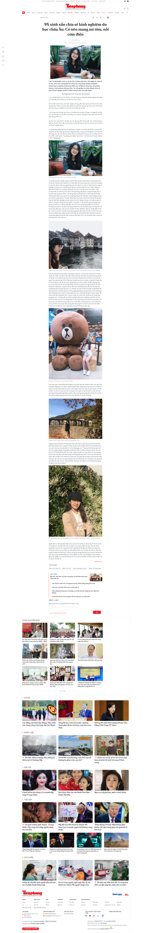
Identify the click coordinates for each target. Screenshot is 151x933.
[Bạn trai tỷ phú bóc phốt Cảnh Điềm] (112, 780)
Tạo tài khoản (62, 603)
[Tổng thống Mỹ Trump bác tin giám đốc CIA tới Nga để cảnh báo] (34, 840)
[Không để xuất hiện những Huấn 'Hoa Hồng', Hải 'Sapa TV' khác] (112, 710)
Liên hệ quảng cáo (49, 911)
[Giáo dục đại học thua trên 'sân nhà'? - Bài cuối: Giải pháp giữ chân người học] (62, 651)
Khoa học (110, 12)
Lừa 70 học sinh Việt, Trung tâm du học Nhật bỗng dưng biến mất (73, 583)
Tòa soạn (94, 1)
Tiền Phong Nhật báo (62, 1)
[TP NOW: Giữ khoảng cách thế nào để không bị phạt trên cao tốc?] (75, 745)
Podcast (60, 899)
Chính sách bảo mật (115, 911)
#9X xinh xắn (67, 568)
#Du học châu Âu (54, 568)
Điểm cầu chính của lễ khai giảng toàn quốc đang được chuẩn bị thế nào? (33, 662)
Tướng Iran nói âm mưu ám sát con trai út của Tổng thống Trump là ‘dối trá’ (61, 851)
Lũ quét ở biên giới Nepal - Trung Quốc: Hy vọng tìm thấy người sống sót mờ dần (38, 827)
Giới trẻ (64, 12)
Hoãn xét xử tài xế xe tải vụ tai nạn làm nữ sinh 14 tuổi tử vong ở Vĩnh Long (111, 760)
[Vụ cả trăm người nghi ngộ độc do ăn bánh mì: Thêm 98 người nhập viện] (75, 870)
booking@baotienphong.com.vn (53, 915)
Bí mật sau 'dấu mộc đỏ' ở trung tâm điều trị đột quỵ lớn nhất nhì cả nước (111, 883)
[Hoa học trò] (127, 894)
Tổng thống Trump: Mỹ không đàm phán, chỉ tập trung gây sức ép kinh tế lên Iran (111, 827)
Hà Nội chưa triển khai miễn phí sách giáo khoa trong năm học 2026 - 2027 (34, 640)
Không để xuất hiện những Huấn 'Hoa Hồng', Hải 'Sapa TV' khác (111, 723)
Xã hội (28, 12)
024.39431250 (27, 917)
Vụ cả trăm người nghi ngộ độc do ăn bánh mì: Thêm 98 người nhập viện (74, 883)
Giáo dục (104, 12)
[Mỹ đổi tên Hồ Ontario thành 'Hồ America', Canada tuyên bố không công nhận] (75, 812)
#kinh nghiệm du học (80, 568)
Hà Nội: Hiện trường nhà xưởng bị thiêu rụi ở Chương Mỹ (38, 758)
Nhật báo (37, 899)
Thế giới (58, 12)
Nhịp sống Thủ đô (26, 907)
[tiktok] (94, 916)
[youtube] (128, 1)
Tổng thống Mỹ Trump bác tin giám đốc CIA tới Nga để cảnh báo (34, 850)
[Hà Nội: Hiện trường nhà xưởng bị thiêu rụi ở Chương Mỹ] (39, 745)
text (97, 17)
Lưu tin (3, 56)
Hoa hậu (117, 12)
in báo (100, 17)
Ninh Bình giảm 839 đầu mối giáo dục (90, 660)
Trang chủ (23, 12)
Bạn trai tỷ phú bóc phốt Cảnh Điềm (110, 792)
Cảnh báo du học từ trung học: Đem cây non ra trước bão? (71, 596)
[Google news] (103, 915)
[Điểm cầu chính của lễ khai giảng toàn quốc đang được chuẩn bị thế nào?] (34, 651)
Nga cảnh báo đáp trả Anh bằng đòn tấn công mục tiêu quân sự (116, 850)
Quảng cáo (102, 1)
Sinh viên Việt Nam (75, 1)
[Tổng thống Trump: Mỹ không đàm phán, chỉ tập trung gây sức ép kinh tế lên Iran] (112, 812)
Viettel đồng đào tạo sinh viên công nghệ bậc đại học (89, 640)
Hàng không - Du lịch (110, 905)
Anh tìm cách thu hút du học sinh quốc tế (65, 587)
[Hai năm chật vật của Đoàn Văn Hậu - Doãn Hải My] (75, 780)
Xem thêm (127, 12)
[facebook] (125, 1)
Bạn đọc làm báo (31, 929)
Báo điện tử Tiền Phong (75, 6)
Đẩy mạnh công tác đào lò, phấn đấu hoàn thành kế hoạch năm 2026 (34, 683)
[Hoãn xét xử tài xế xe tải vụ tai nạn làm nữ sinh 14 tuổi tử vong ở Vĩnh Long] (112, 745)
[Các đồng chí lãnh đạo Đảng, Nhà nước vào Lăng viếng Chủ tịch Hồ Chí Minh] (39, 710)
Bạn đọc (95, 905)
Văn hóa (93, 12)
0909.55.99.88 (49, 913)
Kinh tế (33, 12)
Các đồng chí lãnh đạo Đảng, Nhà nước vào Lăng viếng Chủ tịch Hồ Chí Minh (39, 723)
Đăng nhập (52, 603)
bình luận (104, 17)
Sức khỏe (52, 12)
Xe (88, 12)
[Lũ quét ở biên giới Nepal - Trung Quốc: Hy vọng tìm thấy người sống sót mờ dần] (39, 812)
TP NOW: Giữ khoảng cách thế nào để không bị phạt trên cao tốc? (74, 758)
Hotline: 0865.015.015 (48, 1)
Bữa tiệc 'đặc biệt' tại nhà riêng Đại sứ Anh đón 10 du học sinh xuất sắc (69, 577)
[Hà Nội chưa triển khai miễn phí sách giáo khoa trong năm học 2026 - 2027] (34, 630)
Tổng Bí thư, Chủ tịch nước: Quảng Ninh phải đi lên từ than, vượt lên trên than (74, 725)
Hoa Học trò (86, 1)
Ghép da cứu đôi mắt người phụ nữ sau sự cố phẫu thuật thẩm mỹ (39, 883)
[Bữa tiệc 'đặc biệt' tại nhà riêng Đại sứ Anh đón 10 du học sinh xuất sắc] (96, 577)
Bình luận (3, 60)
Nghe (3, 47)
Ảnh (47, 899)
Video (122, 12)
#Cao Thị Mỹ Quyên (95, 568)
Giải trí (98, 12)
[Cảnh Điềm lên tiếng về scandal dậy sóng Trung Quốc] (39, 780)
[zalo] (99, 915)
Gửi (97, 612)
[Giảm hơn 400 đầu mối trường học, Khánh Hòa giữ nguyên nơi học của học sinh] (62, 673)
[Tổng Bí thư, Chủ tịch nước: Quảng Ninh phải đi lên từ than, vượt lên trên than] (75, 710)
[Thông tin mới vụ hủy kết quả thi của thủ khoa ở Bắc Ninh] (62, 630)
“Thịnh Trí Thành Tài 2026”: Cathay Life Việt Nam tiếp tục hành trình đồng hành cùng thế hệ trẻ (89, 684)
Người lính (83, 12)
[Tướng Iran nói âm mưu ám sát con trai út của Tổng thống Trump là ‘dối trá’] (62, 840)
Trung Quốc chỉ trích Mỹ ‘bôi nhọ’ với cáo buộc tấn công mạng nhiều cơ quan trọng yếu (89, 851)
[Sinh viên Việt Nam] (117, 894)
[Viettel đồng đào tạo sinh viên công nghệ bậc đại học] (90, 630)
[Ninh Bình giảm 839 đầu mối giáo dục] (90, 651)
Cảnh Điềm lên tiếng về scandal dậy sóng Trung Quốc (38, 793)
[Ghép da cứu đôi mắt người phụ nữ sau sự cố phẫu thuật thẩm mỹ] (39, 870)
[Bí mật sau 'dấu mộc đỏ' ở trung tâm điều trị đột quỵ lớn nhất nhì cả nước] (112, 870)
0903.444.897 (69, 913)
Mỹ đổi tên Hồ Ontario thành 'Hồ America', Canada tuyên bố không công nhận (75, 827)
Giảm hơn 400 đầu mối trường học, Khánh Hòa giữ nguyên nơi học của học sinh (61, 684)
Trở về (3, 65)
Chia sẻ (3, 51)
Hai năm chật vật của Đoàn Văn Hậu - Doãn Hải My (74, 793)
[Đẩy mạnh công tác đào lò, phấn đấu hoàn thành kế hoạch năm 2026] (34, 673)
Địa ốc (46, 12)
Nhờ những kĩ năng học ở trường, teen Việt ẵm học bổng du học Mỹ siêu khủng (75, 592)
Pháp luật (70, 12)
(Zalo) (54, 913)
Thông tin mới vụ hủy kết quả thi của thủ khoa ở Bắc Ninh (62, 640)
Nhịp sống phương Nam (40, 907)
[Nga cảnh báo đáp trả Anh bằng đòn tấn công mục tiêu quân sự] (116, 840)
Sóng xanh (40, 12)
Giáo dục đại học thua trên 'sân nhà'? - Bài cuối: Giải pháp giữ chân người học (62, 662)
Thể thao (76, 12)
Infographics (85, 899)
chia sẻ (93, 17)
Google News (107, 17)
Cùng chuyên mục (31, 620)
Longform (72, 899)
